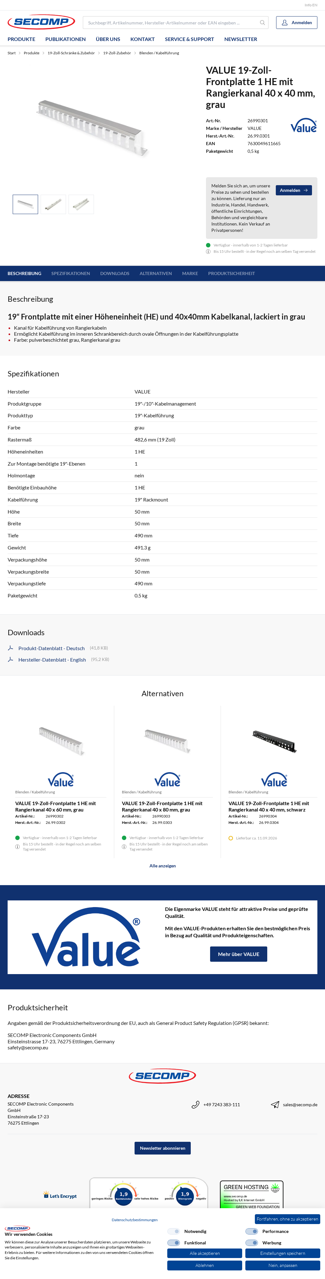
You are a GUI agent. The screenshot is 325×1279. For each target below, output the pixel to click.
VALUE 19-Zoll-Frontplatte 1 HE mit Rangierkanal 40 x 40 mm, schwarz (269, 806)
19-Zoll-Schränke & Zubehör (71, 52)
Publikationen (65, 39)
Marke (190, 273)
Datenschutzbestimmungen (135, 1219)
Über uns (108, 39)
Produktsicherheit (231, 273)
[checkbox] (173, 1231)
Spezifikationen (70, 273)
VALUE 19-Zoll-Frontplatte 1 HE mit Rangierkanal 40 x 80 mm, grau (162, 806)
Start (12, 52)
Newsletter (240, 39)
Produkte (21, 39)
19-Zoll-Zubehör (117, 52)
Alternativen (156, 273)
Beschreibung (24, 273)
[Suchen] (263, 22)
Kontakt (142, 39)
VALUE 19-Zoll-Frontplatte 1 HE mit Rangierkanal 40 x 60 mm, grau (55, 806)
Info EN (311, 5)
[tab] (25, 204)
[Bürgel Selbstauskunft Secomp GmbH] (149, 1195)
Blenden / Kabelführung (159, 52)
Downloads (114, 273)
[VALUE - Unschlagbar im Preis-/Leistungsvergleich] (86, 937)
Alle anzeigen (162, 865)
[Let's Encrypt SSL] (60, 1195)
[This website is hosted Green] (251, 1196)
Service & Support (189, 39)
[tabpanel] (91, 127)
